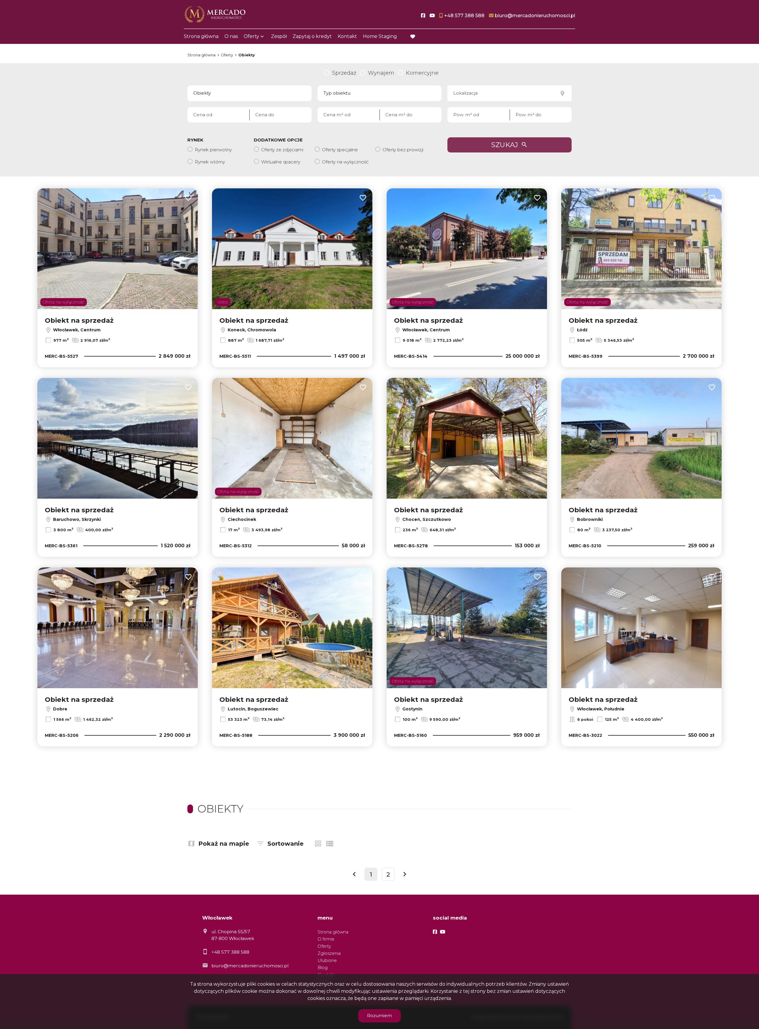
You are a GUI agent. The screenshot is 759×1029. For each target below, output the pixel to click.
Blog (323, 967)
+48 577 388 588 (230, 952)
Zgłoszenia (329, 953)
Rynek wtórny (210, 162)
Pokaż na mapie (223, 843)
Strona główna (201, 36)
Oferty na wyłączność (345, 162)
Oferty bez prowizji (402, 149)
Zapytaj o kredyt (312, 36)
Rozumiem (379, 1015)
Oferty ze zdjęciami (282, 149)
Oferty (251, 36)
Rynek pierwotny (213, 149)
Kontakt (347, 36)
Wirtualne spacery (280, 162)
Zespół (279, 36)
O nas (231, 36)
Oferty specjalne (340, 149)
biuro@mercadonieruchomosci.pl (249, 965)
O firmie (326, 939)
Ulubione (327, 960)
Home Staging (380, 36)
